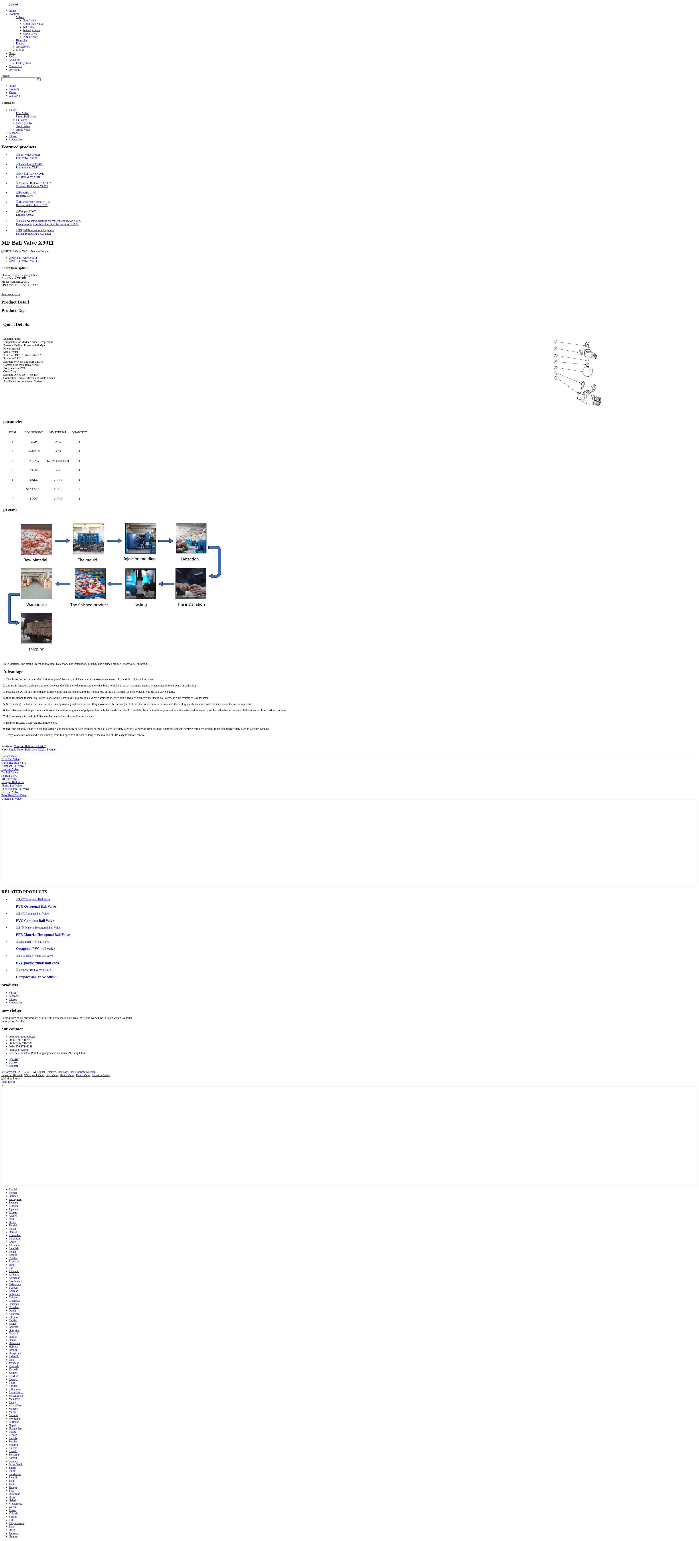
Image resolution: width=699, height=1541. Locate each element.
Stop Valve (52, 1075)
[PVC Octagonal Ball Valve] (33, 899)
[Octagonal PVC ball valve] (32, 941)
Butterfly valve (24, 195)
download (14, 69)
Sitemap (91, 1071)
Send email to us (10, 294)
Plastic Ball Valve (11, 785)
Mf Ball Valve (9, 779)
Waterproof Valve (34, 1075)
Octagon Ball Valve (12, 782)
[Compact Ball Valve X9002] (33, 969)
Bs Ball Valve (9, 756)
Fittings (20, 43)
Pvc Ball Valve (10, 792)
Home (12, 10)
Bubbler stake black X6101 (32, 205)
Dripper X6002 (25, 214)
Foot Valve (29, 20)
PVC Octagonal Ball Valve (36, 906)
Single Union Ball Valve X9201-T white (32, 749)
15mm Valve (83, 1075)
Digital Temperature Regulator (33, 233)
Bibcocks (21, 40)
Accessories (23, 46)
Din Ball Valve (10, 769)
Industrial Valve (101, 1075)
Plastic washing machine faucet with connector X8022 (47, 224)
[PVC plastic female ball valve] (34, 955)
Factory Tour (23, 63)
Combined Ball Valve (13, 762)
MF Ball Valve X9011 (29, 176)
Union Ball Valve (33, 23)
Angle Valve (30, 36)
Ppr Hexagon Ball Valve (15, 788)
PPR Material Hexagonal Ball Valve (43, 935)
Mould (20, 49)
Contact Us (15, 66)
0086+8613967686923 (22, 1036)
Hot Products (77, 1071)
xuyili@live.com (18, 1049)
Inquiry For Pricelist (12, 1021)
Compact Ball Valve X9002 (32, 186)
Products (14, 13)
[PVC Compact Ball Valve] (32, 913)
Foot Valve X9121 (26, 157)
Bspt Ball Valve (10, 759)
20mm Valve (67, 1075)
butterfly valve (31, 30)
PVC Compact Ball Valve (35, 921)
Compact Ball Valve (13, 765)
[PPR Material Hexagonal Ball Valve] (38, 927)
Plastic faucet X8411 (28, 167)
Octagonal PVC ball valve (35, 949)
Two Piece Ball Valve (13, 795)
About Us (14, 59)
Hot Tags (63, 1071)
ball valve (28, 27)
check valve (30, 33)
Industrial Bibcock (12, 1075)
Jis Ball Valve (9, 775)
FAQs (12, 56)
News (12, 53)
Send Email (8, 1081)
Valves (20, 17)
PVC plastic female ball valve (38, 963)
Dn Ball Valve (9, 772)
